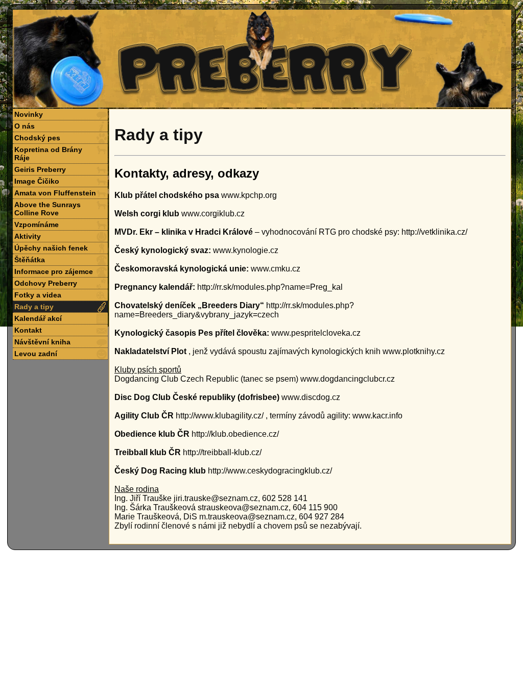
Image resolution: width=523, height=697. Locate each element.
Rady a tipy (34, 307)
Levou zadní (35, 354)
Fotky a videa (37, 295)
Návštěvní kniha (42, 342)
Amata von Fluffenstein (55, 193)
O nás (24, 126)
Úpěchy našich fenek (51, 248)
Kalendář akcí (38, 318)
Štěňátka (29, 260)
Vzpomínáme (36, 224)
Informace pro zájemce (53, 271)
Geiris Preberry (40, 169)
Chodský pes (37, 138)
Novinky (28, 114)
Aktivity (27, 236)
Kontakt (28, 330)
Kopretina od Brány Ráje (48, 153)
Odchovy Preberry (45, 283)
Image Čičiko (36, 181)
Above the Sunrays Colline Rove (47, 209)
